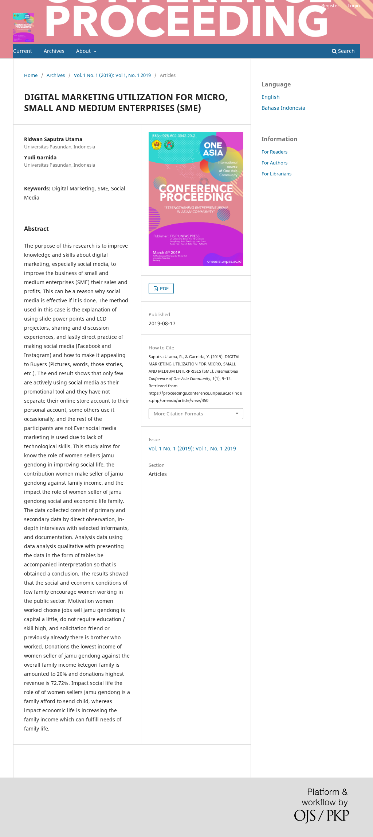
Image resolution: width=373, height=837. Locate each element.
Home (31, 75)
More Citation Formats (178, 413)
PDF (164, 288)
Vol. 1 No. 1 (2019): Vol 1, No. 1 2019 (112, 75)
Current (22, 50)
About (84, 50)
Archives (54, 50)
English (271, 96)
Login (354, 5)
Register (330, 5)
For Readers (274, 151)
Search (346, 50)
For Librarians (276, 173)
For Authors (274, 162)
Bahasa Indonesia (283, 107)
